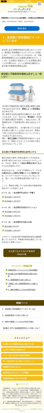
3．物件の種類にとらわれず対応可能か (22, 290)
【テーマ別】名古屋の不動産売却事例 (16, 355)
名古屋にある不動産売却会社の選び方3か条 (18, 344)
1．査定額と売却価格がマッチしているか (19, 309)
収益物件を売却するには (11, 367)
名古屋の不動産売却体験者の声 (14, 350)
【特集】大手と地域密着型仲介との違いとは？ (21, 328)
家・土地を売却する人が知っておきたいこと (18, 361)
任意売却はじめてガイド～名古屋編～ (16, 372)
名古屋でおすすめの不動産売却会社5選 (22, 252)
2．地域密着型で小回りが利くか (19, 280)
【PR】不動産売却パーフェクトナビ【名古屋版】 (23, 409)
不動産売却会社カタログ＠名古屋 (15, 378)
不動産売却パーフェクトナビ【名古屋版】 (20, 1)
